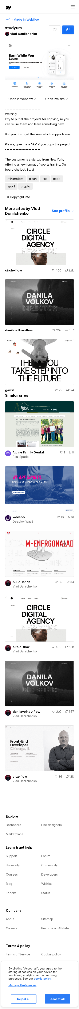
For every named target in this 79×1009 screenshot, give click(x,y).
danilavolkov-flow (19, 330)
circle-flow (13, 270)
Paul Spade (21, 456)
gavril (9, 390)
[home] (8, 8)
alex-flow (20, 776)
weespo (19, 517)
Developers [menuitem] (49, 874)
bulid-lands (21, 582)
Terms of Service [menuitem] (18, 954)
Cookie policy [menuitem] (51, 954)
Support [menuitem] (11, 856)
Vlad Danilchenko (25, 586)
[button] (54, 29)
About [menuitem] (10, 919)
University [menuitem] (13, 865)
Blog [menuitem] (9, 883)
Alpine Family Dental (28, 452)
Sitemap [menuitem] (47, 919)
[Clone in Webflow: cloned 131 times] (68, 29)
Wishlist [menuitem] (46, 883)
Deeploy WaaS (23, 521)
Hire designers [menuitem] (51, 825)
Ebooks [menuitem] (11, 893)
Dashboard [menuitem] (13, 825)
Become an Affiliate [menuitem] (55, 928)
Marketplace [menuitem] (14, 834)
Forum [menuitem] (45, 856)
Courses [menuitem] (12, 874)
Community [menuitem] (49, 865)
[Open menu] (72, 7)
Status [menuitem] (45, 893)
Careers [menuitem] (11, 928)
